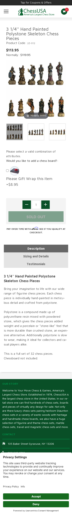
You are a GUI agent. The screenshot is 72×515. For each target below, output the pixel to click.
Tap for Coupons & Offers (36, 2)
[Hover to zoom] (36, 90)
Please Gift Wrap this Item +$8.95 (30, 181)
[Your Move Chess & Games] (36, 11)
